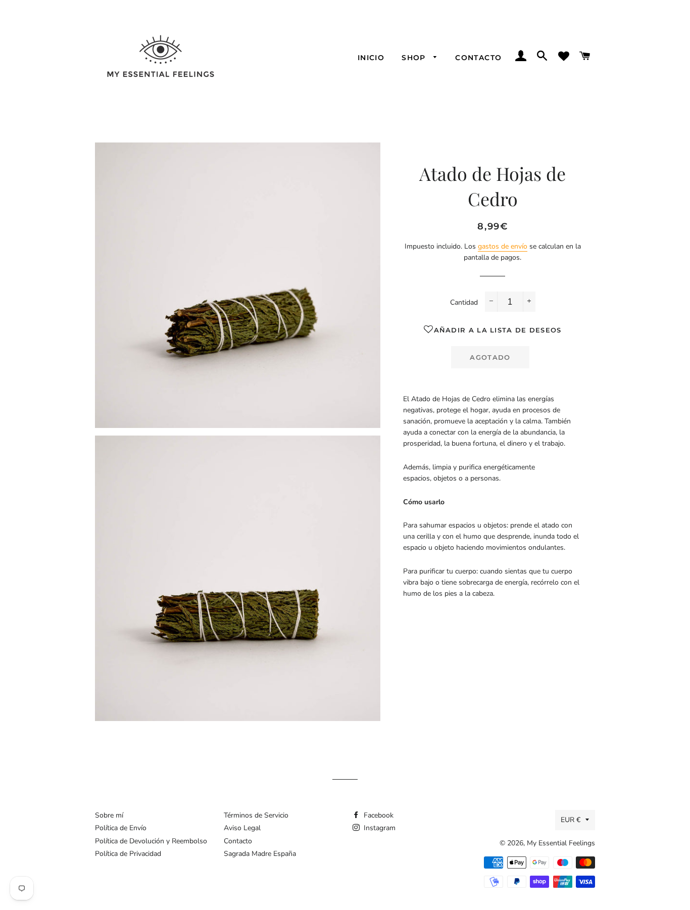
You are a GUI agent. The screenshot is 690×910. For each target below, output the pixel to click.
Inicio (371, 57)
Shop (415, 57)
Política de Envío (120, 828)
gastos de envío (502, 246)
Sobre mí (109, 815)
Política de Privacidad (128, 853)
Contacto (478, 57)
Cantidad (464, 302)
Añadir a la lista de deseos (497, 330)
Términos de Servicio (256, 815)
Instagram (379, 828)
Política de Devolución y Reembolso (151, 841)
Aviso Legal (242, 828)
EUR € (570, 820)
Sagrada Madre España (260, 853)
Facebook (377, 815)
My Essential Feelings (561, 843)
